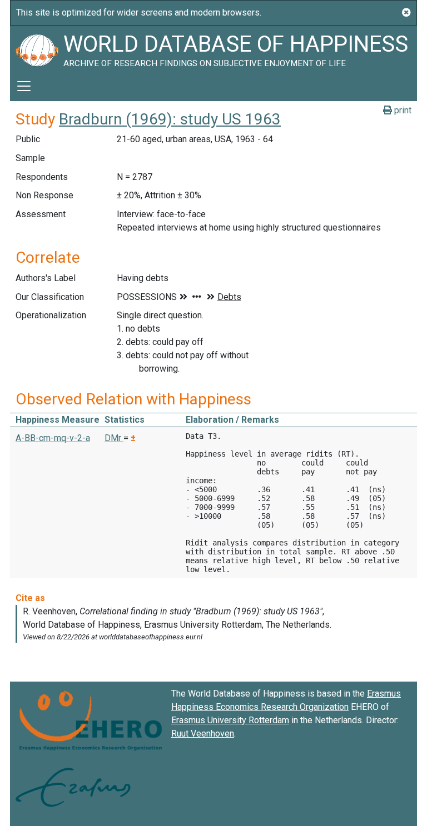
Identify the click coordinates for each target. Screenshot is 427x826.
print (401, 110)
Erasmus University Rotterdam (230, 720)
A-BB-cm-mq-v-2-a (53, 438)
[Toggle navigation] (24, 86)
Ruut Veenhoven (202, 733)
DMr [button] (114, 438)
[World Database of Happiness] (36, 48)
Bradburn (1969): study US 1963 (170, 119)
